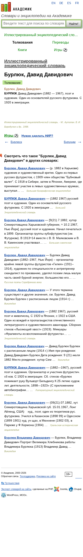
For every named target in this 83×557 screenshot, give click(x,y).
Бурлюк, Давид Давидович (24, 168)
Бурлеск (16, 142)
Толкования (22, 42)
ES (69, 3)
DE (61, 3)
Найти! (73, 23)
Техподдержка (27, 476)
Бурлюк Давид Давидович (24, 220)
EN (53, 3)
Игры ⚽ (60, 50)
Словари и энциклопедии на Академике (36, 16)
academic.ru (16, 7)
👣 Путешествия (10, 483)
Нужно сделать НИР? (37, 135)
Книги (22, 50)
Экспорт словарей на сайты (16, 489)
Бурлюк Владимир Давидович (27, 437)
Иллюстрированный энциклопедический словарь (41, 35)
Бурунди (70, 142)
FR (77, 3)
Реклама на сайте (46, 476)
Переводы (60, 42)
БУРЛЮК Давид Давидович (24, 198)
